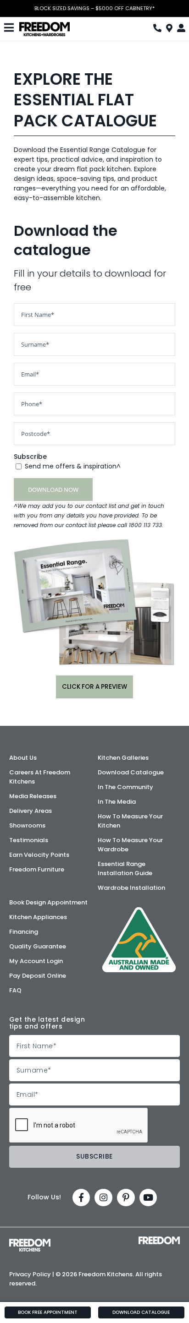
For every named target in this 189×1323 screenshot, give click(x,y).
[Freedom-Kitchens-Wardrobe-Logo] (44, 25)
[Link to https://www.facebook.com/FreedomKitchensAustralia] (81, 1198)
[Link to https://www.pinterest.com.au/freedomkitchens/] (126, 1198)
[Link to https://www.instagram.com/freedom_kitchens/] (103, 1198)
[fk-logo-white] (29, 1242)
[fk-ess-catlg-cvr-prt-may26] (94, 542)
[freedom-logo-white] (159, 1239)
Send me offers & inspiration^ (73, 466)
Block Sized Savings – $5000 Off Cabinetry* (94, 8)
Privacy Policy (30, 1274)
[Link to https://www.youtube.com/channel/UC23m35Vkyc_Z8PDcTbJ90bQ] (148, 1198)
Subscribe (30, 456)
